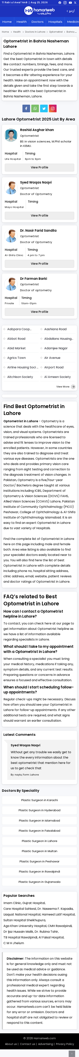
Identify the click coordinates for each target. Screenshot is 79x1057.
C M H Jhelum (13, 943)
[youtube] (70, 2)
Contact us (27, 1044)
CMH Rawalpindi (60, 926)
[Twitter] (44, 108)
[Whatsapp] (35, 108)
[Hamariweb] (39, 11)
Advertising (45, 1044)
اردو (72, 11)
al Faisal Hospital (51, 937)
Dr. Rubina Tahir (46, 931)
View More (63, 386)
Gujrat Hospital (33, 903)
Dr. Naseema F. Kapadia (55, 909)
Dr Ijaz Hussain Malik (18, 931)
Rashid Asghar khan (37, 130)
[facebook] (60, 2)
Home (7, 21)
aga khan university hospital (24, 926)
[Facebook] (26, 108)
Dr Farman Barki (33, 278)
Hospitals (55, 21)
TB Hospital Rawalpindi (20, 937)
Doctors (37, 21)
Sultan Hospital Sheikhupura (24, 920)
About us (11, 1044)
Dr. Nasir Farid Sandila (38, 230)
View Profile (39, 167)
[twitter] (75, 2)
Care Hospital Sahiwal (19, 909)
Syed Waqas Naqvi (36, 182)
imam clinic (12, 903)
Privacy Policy (65, 1044)
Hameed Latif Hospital (58, 914)
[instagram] (53, 108)
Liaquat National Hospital (21, 914)
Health (21, 21)
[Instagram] (65, 2)
